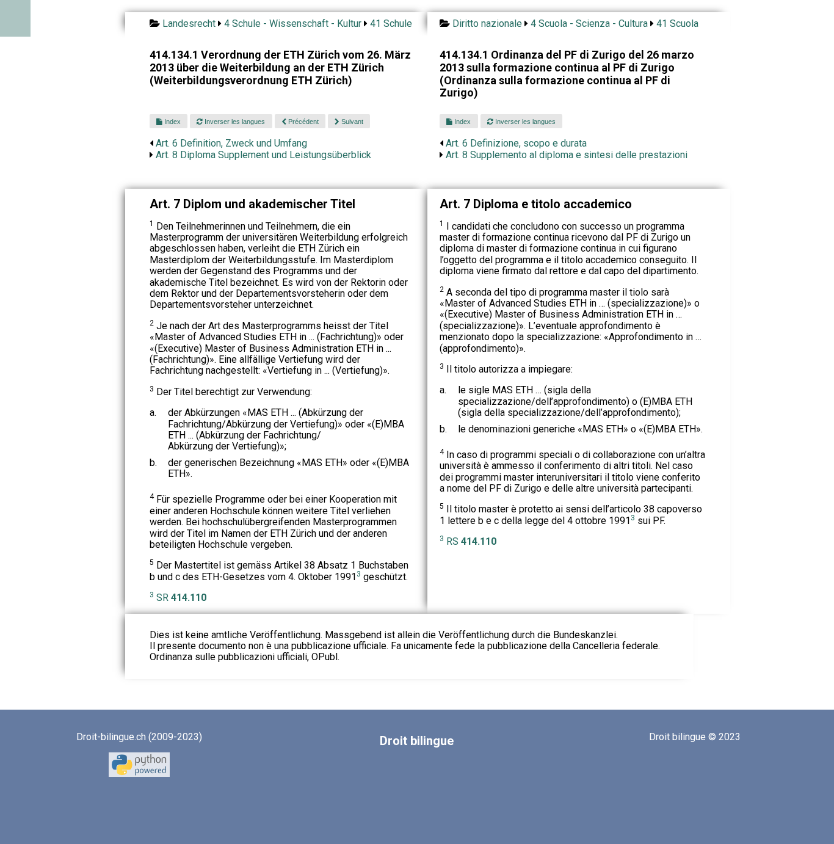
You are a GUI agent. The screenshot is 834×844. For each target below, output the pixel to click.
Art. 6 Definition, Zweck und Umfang (231, 143)
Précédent (302, 121)
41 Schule (391, 23)
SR (181, 597)
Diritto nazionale (487, 23)
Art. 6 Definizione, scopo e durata (516, 143)
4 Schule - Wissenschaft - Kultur (292, 23)
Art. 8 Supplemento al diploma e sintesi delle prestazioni (566, 155)
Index (171, 121)
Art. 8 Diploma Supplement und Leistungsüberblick (263, 155)
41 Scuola (677, 23)
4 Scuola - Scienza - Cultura (589, 23)
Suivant (351, 121)
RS (471, 541)
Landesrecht (189, 23)
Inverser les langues (234, 121)
